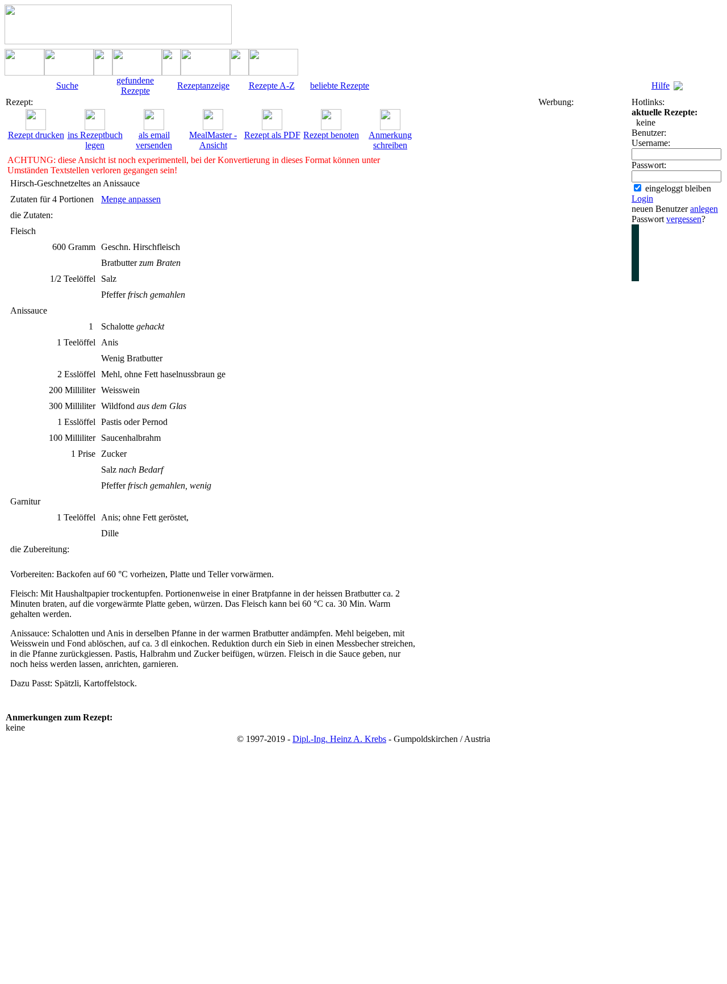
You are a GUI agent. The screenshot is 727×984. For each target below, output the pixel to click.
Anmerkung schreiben (390, 140)
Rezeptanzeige (203, 85)
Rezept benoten (331, 135)
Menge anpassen (131, 199)
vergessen (683, 219)
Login (642, 198)
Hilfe (660, 85)
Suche (67, 85)
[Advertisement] (583, 277)
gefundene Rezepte (135, 85)
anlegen (704, 209)
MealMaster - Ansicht (213, 140)
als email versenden (154, 140)
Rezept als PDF (272, 135)
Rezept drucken (36, 135)
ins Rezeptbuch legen (95, 140)
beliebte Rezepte (339, 85)
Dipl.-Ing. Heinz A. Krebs (339, 739)
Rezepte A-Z (272, 85)
